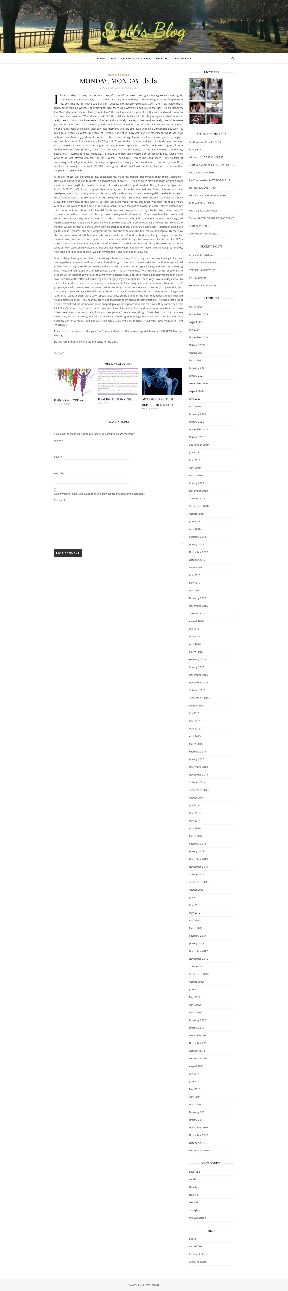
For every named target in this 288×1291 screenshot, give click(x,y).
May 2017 (194, 582)
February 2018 (197, 536)
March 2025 (196, 306)
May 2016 (194, 636)
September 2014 (199, 790)
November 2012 (198, 958)
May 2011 (194, 1089)
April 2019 (195, 467)
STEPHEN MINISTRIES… (203, 270)
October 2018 (197, 498)
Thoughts (194, 1210)
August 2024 (196, 322)
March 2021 (196, 360)
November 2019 (198, 429)
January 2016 (196, 667)
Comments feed (198, 1254)
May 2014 (194, 820)
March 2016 (196, 651)
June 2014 (194, 813)
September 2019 (199, 444)
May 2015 (194, 728)
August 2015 (196, 705)
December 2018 (198, 490)
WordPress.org (198, 1261)
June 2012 (194, 989)
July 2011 (194, 1073)
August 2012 (196, 981)
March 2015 (196, 743)
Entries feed (196, 1246)
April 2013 (195, 920)
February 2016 (197, 659)
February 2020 (197, 414)
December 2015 (198, 674)
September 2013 (199, 882)
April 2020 (195, 406)
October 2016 (197, 613)
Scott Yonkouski (198, 164)
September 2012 (199, 974)
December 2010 (198, 1127)
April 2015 (195, 736)
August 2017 (196, 567)
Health (193, 1187)
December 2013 (198, 859)
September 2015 (199, 697)
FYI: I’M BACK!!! (197, 277)
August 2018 (196, 513)
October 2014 (197, 782)
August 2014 (196, 797)
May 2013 (194, 912)
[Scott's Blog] (144, 26)
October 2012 (197, 966)
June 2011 (194, 1081)
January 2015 (196, 759)
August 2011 (196, 1066)
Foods (192, 1179)
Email (58, 456)
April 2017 (195, 590)
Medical (193, 1202)
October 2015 (197, 690)
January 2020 (196, 421)
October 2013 (197, 874)
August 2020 (196, 391)
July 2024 (194, 329)
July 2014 (194, 805)
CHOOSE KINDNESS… (212, 157)
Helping (193, 1194)
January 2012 (196, 1027)
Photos (162, 58)
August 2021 (196, 352)
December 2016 (198, 605)
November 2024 (198, 314)
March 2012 (196, 1012)
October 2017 (197, 559)
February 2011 (197, 1112)
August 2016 (196, 621)
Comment (59, 500)
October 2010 (197, 1142)
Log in (192, 1238)
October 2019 (197, 437)
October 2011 (197, 1050)
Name (58, 440)
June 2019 (194, 460)
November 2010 (198, 1135)
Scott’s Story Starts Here (130, 58)
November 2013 (198, 866)
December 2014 (198, 766)
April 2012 (195, 1004)
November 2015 (198, 682)
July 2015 (194, 713)
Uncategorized (118, 75)
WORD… (204, 225)
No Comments (129, 88)
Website (59, 473)
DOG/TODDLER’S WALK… (204, 262)
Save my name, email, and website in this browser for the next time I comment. (99, 493)
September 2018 (199, 506)
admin (192, 157)
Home (101, 58)
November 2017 (198, 552)
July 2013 (194, 897)
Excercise (194, 1171)
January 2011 (196, 1119)
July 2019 (194, 452)
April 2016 (195, 644)
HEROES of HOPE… (222, 164)
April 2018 (195, 529)
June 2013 (194, 905)
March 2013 (196, 928)
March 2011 (196, 1104)
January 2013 (196, 943)
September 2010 (199, 1150)
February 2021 (197, 368)
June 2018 (194, 521)
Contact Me (182, 58)
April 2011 (195, 1096)
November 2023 (198, 337)
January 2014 (196, 851)
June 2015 (194, 720)
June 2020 (194, 398)
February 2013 (197, 935)
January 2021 (196, 375)
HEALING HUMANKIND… (116, 399)
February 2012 (197, 1020)
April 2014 (195, 828)
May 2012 (194, 997)
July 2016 (194, 628)
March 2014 (196, 836)
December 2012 (198, 951)
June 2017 (194, 575)
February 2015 (197, 751)
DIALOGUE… (209, 172)
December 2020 (198, 383)
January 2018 (196, 544)
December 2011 (198, 1035)
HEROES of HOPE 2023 (70, 400)
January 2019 (196, 483)
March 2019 (196, 475)
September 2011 (199, 1058)
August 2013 (196, 889)
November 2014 (198, 774)
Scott (61, 353)
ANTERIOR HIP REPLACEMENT (216, 218)
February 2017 (197, 598)
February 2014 (197, 843)
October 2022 (197, 345)
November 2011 (198, 1043)
